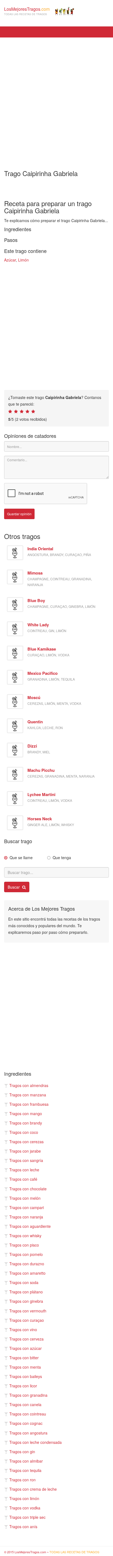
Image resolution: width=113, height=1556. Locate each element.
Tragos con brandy (25, 1123)
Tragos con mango (25, 1113)
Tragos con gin (22, 1451)
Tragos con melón (25, 1198)
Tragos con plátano (26, 1292)
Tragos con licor (23, 1385)
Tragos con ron (22, 1479)
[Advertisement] (56, 100)
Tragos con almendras (28, 1085)
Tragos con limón (24, 1498)
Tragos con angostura (28, 1433)
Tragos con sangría (26, 1160)
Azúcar (10, 260)
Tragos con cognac (26, 1423)
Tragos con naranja (26, 1217)
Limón (23, 260)
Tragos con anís (23, 1526)
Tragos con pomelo (26, 1254)
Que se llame (21, 857)
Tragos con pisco (24, 1245)
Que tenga (62, 857)
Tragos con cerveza (26, 1339)
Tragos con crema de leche (33, 1489)
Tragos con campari (26, 1207)
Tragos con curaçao (26, 1320)
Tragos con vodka (24, 1508)
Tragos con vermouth (27, 1311)
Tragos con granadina (28, 1395)
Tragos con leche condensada (35, 1442)
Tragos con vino (23, 1329)
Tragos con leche (24, 1169)
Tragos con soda (23, 1282)
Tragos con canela (25, 1404)
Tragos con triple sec (27, 1517)
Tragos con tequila (25, 1470)
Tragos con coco (23, 1132)
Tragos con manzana (27, 1094)
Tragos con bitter (24, 1357)
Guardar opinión (19, 513)
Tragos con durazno (26, 1263)
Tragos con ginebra (26, 1301)
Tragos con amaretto (27, 1273)
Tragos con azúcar (25, 1348)
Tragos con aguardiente (30, 1226)
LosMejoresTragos (27, 11)
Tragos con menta (25, 1367)
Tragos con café (23, 1179)
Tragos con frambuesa (29, 1104)
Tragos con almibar (26, 1461)
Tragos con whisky (25, 1235)
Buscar (14, 887)
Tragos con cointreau (27, 1414)
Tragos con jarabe (25, 1151)
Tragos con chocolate (28, 1188)
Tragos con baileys (25, 1376)
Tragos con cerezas (26, 1141)
